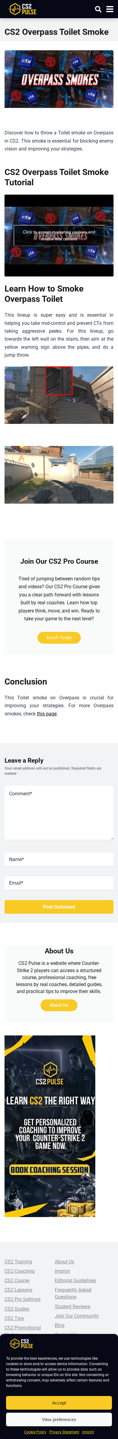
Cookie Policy (35, 1432)
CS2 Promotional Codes (23, 1331)
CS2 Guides (17, 1309)
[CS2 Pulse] (22, 8)
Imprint (88, 1432)
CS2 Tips (14, 1318)
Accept (59, 1402)
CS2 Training (18, 1262)
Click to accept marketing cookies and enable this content (59, 235)
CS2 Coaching (20, 1271)
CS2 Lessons (18, 1290)
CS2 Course (17, 1280)
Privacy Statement (64, 1432)
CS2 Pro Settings (23, 1299)
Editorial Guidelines (75, 1280)
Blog (59, 1325)
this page (47, 714)
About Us (59, 1005)
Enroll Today (59, 637)
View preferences (59, 1419)
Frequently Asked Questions (73, 1293)
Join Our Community (77, 1316)
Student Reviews (72, 1306)
